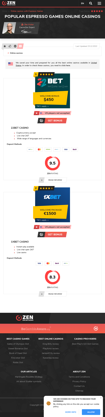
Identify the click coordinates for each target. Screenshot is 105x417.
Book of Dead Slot (18, 353)
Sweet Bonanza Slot (18, 348)
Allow (91, 412)
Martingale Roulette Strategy (29, 376)
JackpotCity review (51, 353)
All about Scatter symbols (28, 381)
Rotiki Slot (18, 362)
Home (4, 11)
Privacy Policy (79, 381)
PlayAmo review (51, 348)
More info (70, 412)
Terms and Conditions (79, 376)
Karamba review (51, 357)
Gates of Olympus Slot (18, 343)
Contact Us (79, 386)
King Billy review (51, 343)
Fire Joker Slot (18, 357)
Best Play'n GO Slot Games (85, 343)
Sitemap (79, 390)
